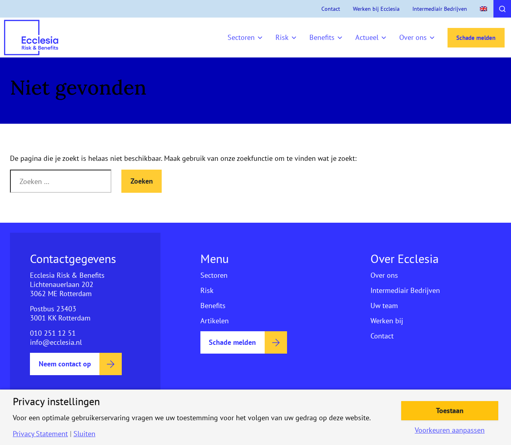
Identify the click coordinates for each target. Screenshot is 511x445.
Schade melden (475, 38)
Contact (330, 8)
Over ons (413, 37)
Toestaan (449, 410)
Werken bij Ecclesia (376, 8)
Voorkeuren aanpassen (450, 430)
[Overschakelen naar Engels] (483, 8)
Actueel (366, 37)
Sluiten (84, 433)
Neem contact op (65, 363)
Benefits (322, 37)
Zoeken (142, 181)
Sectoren (241, 37)
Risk (282, 37)
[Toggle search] (502, 9)
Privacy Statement (40, 433)
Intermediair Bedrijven (439, 8)
